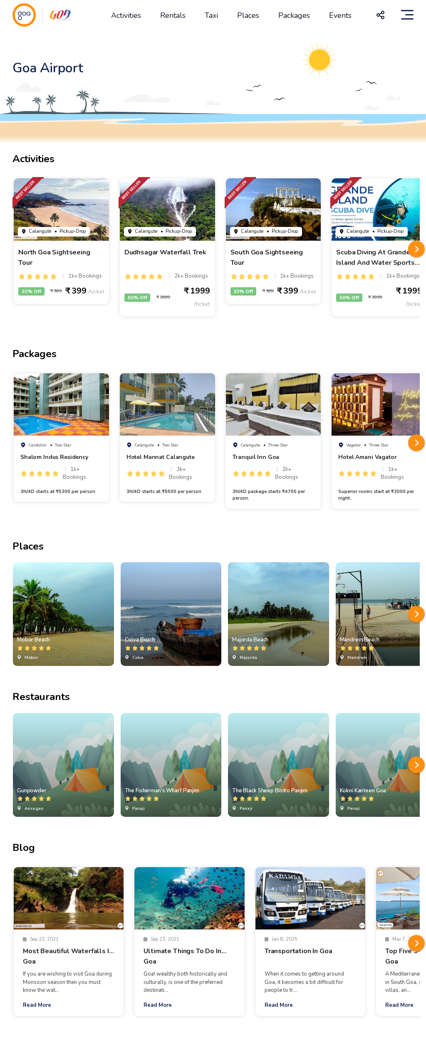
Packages (294, 15)
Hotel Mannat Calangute (160, 457)
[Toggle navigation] (407, 15)
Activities (126, 15)
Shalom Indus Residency (54, 457)
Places (248, 15)
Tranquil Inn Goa (256, 457)
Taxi (211, 15)
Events (340, 15)
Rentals (173, 15)
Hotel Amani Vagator (367, 457)
